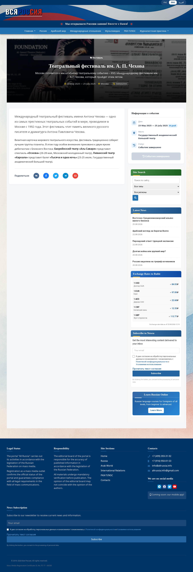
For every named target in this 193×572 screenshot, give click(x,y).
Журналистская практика (153, 30)
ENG (173, 2)
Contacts (105, 480)
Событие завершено (157, 156)
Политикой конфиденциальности (152, 361)
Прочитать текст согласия (147, 368)
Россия (43, 30)
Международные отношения (85, 30)
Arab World (107, 465)
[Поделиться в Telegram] (65, 176)
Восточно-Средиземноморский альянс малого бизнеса (153, 219)
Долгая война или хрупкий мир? (149, 251)
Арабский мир (58, 30)
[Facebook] (164, 487)
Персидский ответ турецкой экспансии (153, 241)
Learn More (156, 410)
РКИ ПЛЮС (130, 30)
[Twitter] (170, 487)
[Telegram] (159, 487)
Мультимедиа (112, 30)
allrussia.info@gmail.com (165, 470)
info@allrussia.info (162, 465)
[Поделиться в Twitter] (56, 176)
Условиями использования (148, 364)
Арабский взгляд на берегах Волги (151, 231)
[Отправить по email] (75, 176)
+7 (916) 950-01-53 (161, 460)
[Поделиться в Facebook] (46, 176)
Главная (29, 30)
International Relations (113, 470)
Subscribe (156, 373)
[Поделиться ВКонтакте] (36, 176)
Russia (104, 460)
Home (104, 456)
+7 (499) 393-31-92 (161, 456)
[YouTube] (175, 487)
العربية (181, 2)
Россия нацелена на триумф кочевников (154, 261)
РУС (165, 2)
